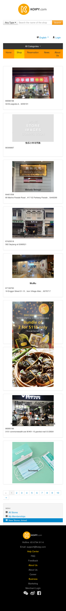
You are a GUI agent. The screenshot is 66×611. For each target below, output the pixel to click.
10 (58, 492)
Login (58, 37)
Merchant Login (33, 588)
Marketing (33, 583)
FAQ (33, 555)
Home (9, 52)
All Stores (13, 512)
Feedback (33, 560)
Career (33, 574)
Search (57, 22)
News (46, 52)
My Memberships (16, 516)
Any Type (10, 22)
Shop (19, 52)
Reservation (33, 52)
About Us (57, 54)
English (43, 37)
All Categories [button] (32, 46)
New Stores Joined (17, 520)
